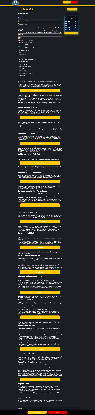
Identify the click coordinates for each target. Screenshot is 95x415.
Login (20, 52)
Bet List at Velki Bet (23, 63)
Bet (25, 38)
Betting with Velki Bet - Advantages (26, 59)
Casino (40, 317)
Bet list (40, 247)
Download (40, 181)
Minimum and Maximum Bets (25, 66)
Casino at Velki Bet (22, 68)
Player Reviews (22, 75)
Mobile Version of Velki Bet (24, 55)
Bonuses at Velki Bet (23, 70)
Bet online (40, 163)
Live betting (40, 221)
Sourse (40, 292)
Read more (40, 272)
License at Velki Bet (23, 71)
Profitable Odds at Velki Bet (24, 64)
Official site (40, 90)
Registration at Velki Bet (24, 50)
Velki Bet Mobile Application (24, 57)
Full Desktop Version (23, 54)
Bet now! (40, 379)
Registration (40, 117)
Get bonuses (40, 349)
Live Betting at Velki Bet (23, 61)
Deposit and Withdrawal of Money (26, 73)
